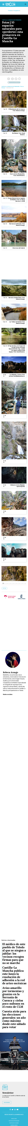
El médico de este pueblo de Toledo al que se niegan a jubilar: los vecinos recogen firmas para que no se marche (14, 953)
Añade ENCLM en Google (14, 82)
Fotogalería (16, 10)
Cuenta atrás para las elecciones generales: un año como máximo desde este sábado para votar (14, 1019)
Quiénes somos (14, 1125)
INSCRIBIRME (7, 1102)
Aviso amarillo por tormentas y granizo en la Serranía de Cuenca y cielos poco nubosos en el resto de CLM (13, 997)
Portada (10, 10)
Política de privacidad (14, 1120)
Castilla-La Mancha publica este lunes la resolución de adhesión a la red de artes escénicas (14, 975)
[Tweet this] (16, 79)
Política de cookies (14, 1123)
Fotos (4, 588)
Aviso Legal (14, 1118)
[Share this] (12, 79)
